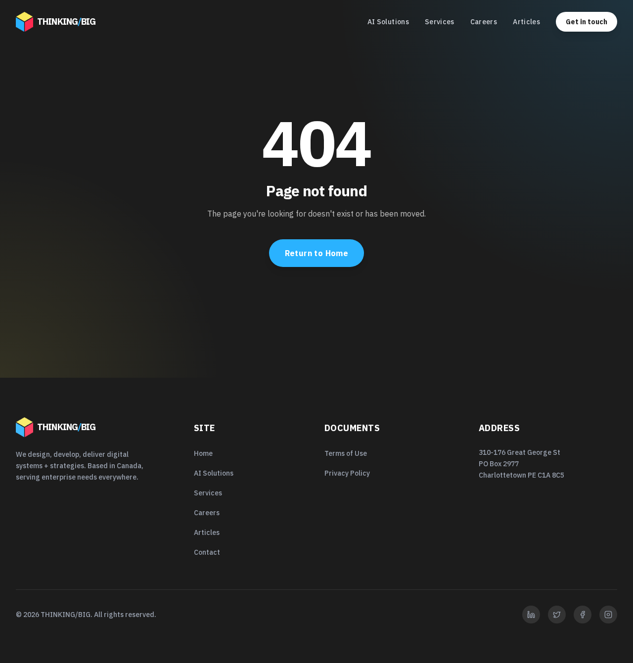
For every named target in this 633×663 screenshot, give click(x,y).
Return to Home (317, 253)
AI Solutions (388, 21)
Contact (207, 552)
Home (203, 453)
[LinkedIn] (531, 614)
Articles (526, 21)
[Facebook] (582, 614)
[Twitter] (557, 614)
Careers (483, 21)
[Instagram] (608, 614)
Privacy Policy (347, 473)
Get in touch (586, 21)
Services (439, 21)
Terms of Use (345, 453)
